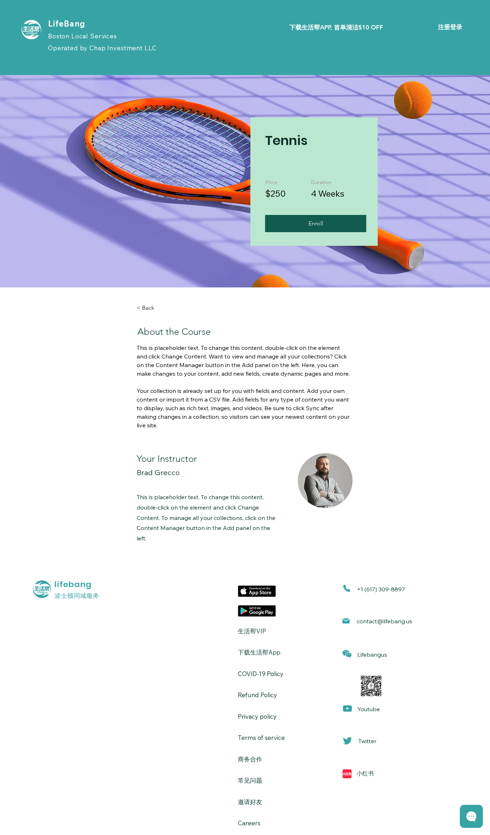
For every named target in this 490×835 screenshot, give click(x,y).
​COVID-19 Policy (260, 673)
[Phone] (346, 588)
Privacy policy (257, 716)
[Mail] (345, 620)
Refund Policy (257, 695)
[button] (315, 223)
